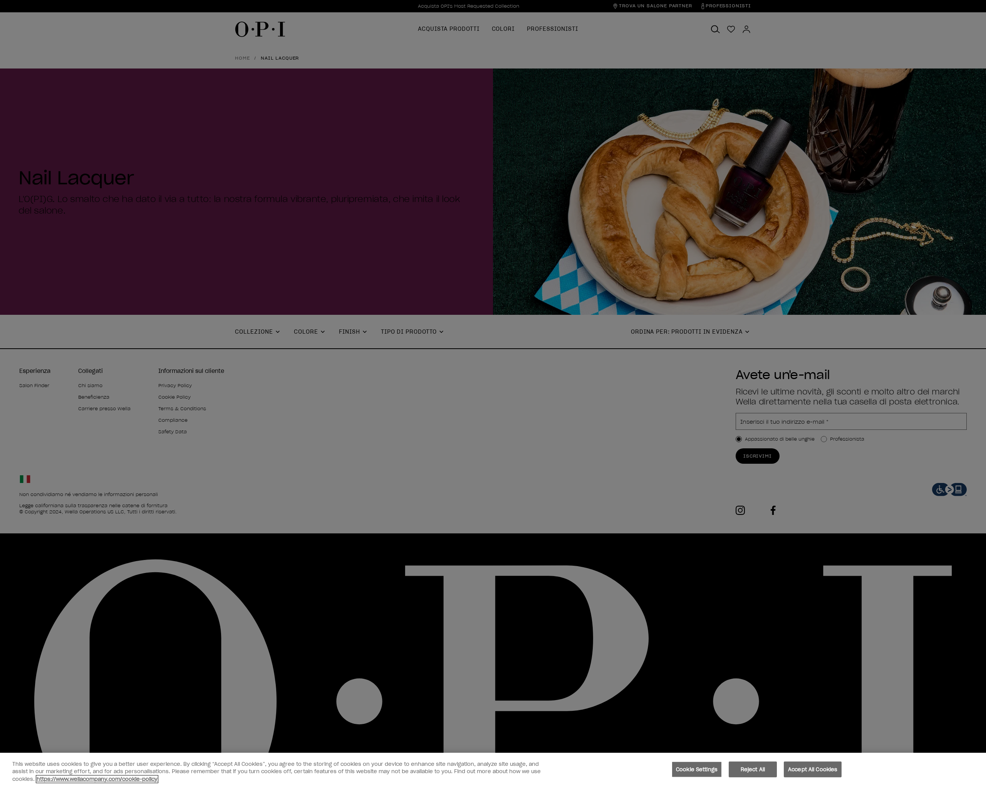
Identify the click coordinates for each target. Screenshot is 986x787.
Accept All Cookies (812, 769)
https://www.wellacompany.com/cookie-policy (97, 779)
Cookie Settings (697, 769)
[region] (493, 770)
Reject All (753, 769)
